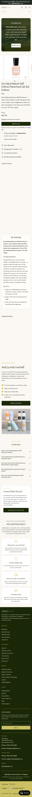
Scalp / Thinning (6, 674)
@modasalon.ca (7, 766)
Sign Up (16, 727)
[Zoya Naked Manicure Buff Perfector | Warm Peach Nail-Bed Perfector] (16, 175)
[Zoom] (25, 77)
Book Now (4, 629)
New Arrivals (5, 658)
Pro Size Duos (5, 656)
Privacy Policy (5, 696)
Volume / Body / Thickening (9, 677)
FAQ (3, 701)
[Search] (29, 11)
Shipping (3, 119)
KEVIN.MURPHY (6, 682)
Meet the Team (6, 634)
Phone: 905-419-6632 (9, 745)
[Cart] (26, 7)
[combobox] (16, 11)
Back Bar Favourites (7, 653)
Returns (4, 693)
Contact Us (5, 639)
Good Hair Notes (6, 669)
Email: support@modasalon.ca (12, 759)
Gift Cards (4, 661)
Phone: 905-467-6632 (9, 756)
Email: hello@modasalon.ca (11, 748)
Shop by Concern (6, 650)
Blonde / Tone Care (7, 672)
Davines (4, 680)
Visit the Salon (6, 637)
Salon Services (6, 632)
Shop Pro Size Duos (16, 403)
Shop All (4, 648)
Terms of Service (6, 698)
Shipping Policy (6, 690)
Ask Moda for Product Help (16, 510)
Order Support (6, 703)
